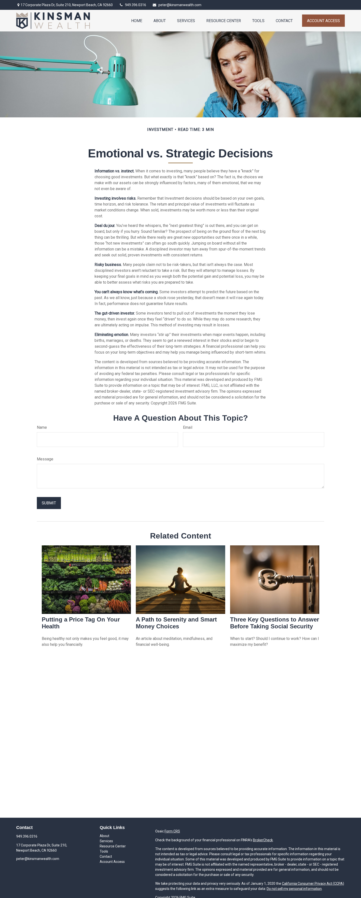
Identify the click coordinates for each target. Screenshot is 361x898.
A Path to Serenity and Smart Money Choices (176, 623)
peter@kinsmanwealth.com (179, 5)
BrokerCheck (263, 840)
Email (187, 427)
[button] (136, 20)
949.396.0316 (135, 5)
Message (45, 459)
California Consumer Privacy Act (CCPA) (313, 883)
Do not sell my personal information (294, 889)
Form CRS (172, 831)
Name (42, 427)
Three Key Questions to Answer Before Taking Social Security (274, 623)
